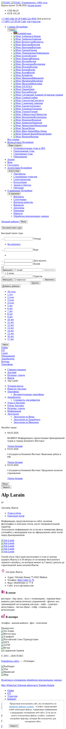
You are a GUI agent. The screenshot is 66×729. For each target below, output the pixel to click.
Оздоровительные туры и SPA (29, 148)
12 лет (10, 325)
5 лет (10, 305)
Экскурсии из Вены (24, 416)
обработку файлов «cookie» (21, 706)
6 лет (10, 308)
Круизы (5, 361)
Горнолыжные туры (24, 151)
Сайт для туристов (31, 21)
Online (4, 347)
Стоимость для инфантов (27, 400)
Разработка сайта (10, 661)
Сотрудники (20, 199)
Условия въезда (15, 386)
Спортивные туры (23, 153)
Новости (18, 213)
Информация (14, 411)
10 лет (10, 319)
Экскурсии (13, 414)
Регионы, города (16, 408)
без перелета (13, 244)
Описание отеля (15, 516)
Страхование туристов (25, 176)
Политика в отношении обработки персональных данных (31, 680)
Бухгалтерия (20, 182)
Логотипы (19, 207)
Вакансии (19, 205)
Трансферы (7, 364)
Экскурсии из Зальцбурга (27, 419)
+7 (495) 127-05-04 (10, 21)
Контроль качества (23, 202)
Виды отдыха (14, 142)
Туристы (37, 276)
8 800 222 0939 (28, 18)
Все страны (13, 139)
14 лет (10, 330)
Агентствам (13, 167)
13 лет (10, 328)
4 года (10, 302)
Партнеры (19, 210)
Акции (11, 159)
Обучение (19, 187)
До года (11, 291)
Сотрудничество (22, 179)
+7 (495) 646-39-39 (10, 18)
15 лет (10, 333)
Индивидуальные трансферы (29, 394)
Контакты (19, 196)
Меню (5, 484)
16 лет (10, 336)
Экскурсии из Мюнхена (26, 422)
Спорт (4, 353)
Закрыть (14, 726)
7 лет (10, 311)
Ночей (36, 264)
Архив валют (34, 5)
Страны (11, 26)
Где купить (13, 165)
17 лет (10, 339)
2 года (10, 297)
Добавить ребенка (10, 286)
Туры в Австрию (16, 402)
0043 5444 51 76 (25, 580)
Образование (20, 156)
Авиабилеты (7, 358)
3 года (10, 300)
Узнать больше (15, 446)
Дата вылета (39, 260)
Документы (20, 173)
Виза (9, 162)
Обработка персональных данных (31, 216)
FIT (3, 350)
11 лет (10, 322)
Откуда (37, 238)
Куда (35, 249)
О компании (13, 190)
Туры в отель (14, 513)
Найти (5, 344)
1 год (10, 294)
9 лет (10, 316)
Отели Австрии (15, 405)
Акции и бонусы (22, 185)
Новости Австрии (16, 388)
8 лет (10, 314)
